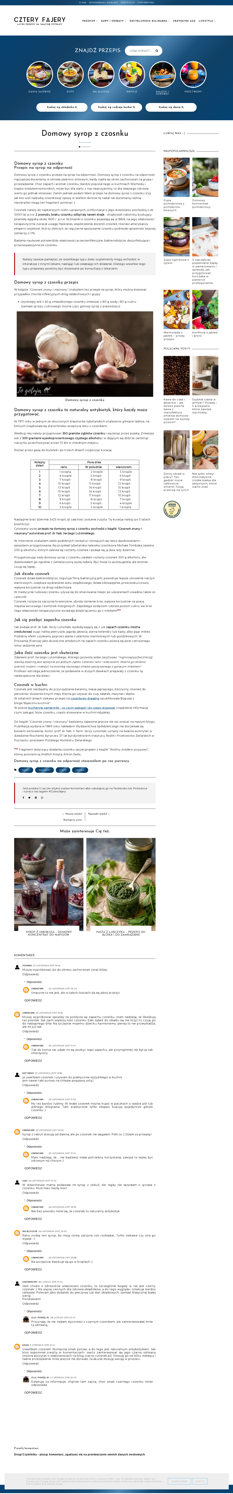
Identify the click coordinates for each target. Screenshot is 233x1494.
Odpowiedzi (34, 982)
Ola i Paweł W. (40, 1317)
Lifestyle (206, 21)
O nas (82, 3)
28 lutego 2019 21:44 (50, 1281)
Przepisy (89, 21)
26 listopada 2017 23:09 (53, 1231)
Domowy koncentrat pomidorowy (201, 204)
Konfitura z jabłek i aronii (205, 334)
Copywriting (145, 3)
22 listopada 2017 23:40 (63, 988)
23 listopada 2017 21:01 (62, 1153)
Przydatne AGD (184, 21)
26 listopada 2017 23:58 (63, 1257)
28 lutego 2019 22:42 (62, 1317)
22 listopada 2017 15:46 (46, 965)
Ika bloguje (30, 1231)
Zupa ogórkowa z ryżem (176, 261)
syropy (63, 770)
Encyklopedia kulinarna (149, 21)
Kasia (25, 1345)
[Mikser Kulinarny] (172, 517)
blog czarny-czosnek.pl (94, 1355)
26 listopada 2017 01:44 (42, 1180)
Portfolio (128, 3)
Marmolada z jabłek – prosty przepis (174, 336)
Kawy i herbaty (113, 21)
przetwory (45, 770)
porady (26, 770)
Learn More (179, 1481)
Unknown (37, 988)
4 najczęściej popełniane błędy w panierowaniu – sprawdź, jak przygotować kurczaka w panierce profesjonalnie (205, 271)
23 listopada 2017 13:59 (49, 1012)
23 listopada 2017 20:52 (50, 1130)
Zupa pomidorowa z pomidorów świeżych (174, 205)
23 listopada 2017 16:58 (48, 1073)
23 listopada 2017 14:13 (62, 1045)
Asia (24, 1180)
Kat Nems (28, 1073)
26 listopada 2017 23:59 (62, 1207)
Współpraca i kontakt (103, 3)
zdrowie (80, 770)
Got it (200, 1481)
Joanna (27, 965)
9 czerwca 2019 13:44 (42, 1345)
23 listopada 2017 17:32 (62, 1099)
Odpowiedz (30, 974)
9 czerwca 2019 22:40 (63, 1377)
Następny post (72, 819)
